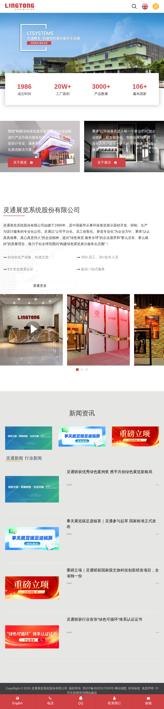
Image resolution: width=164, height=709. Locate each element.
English (17, 703)
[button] (77, 369)
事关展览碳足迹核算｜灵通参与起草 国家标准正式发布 (82, 440)
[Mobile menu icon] (155, 6)
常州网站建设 (88, 692)
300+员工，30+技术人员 (99, 257)
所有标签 (134, 688)
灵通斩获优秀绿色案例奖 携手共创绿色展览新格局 (29, 442)
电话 (50, 703)
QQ (80, 703)
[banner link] (82, 51)
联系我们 (114, 703)
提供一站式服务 (93, 269)
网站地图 (120, 688)
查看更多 (40, 285)
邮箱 (148, 703)
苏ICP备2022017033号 (98, 688)
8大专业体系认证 (20, 269)
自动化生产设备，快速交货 (27, 257)
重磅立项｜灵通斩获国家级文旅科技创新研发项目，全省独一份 (135, 440)
